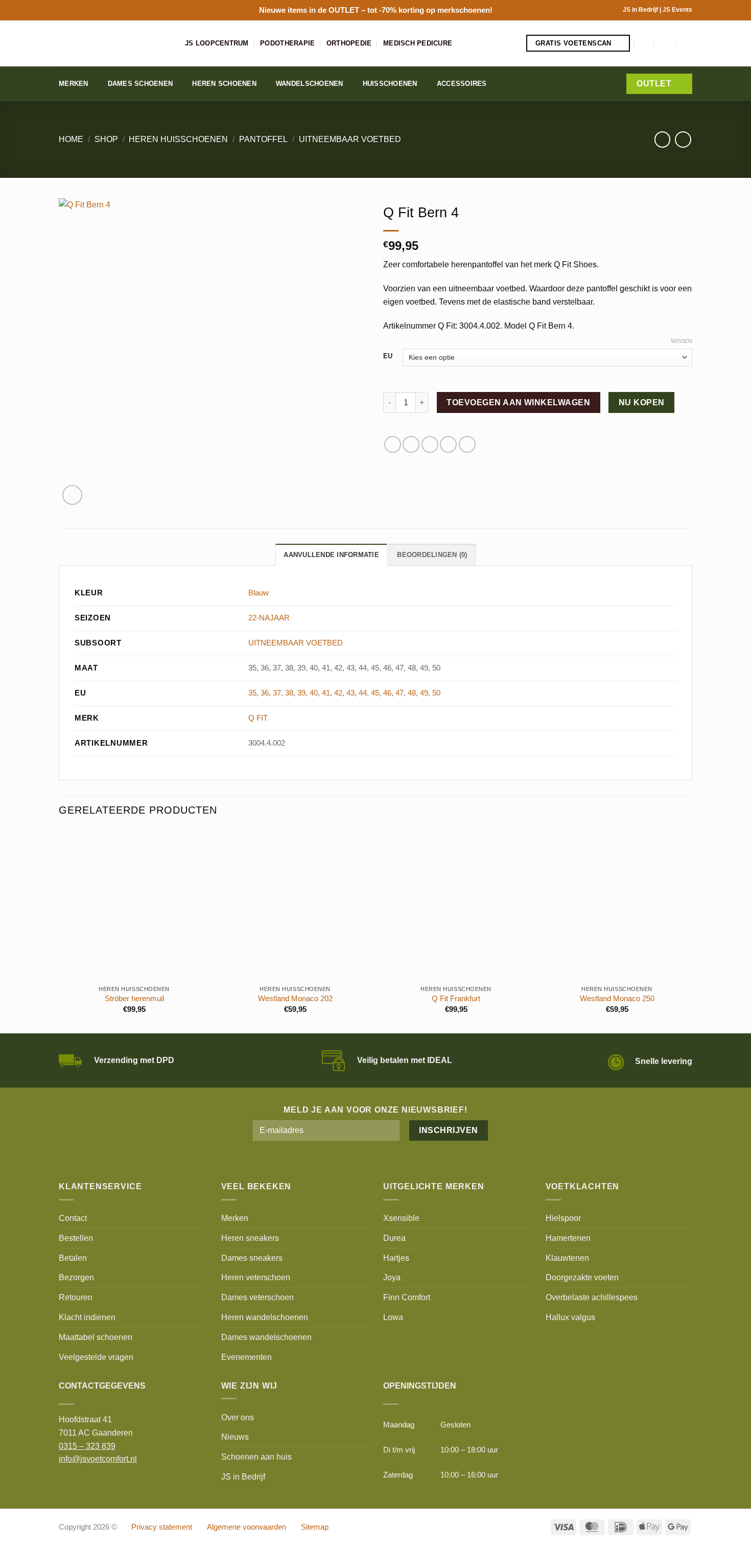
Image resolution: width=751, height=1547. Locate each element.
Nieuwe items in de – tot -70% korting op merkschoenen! (375, 10)
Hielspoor (563, 1217)
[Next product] (662, 139)
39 (301, 693)
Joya (392, 1277)
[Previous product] (683, 139)
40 (314, 693)
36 (265, 693)
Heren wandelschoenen (264, 1317)
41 (326, 693)
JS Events (677, 9)
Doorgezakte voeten (582, 1277)
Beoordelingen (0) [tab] (432, 555)
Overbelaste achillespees (592, 1297)
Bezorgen (76, 1277)
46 (387, 693)
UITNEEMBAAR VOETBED (350, 139)
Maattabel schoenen (95, 1337)
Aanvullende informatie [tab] (331, 555)
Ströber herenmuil (134, 999)
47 (399, 693)
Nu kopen (642, 402)
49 (424, 693)
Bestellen (76, 1237)
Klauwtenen (567, 1257)
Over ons (237, 1417)
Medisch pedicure (417, 43)
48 (412, 693)
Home (71, 139)
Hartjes (396, 1257)
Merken (73, 83)
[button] (645, 43)
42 (338, 693)
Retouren (75, 1297)
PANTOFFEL (263, 139)
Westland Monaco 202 (295, 999)
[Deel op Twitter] (411, 444)
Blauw (258, 593)
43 (350, 693)
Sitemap (314, 1527)
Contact (73, 1217)
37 (277, 693)
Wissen (681, 341)
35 (252, 693)
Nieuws (235, 1436)
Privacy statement (161, 1527)
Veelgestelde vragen (96, 1356)
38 (289, 693)
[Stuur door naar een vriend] (429, 444)
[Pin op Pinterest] (448, 444)
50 (436, 693)
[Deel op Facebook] (392, 444)
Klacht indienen (87, 1317)
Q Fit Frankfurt (456, 999)
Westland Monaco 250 (617, 999)
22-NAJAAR (269, 618)
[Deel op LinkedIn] (467, 444)
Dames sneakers (252, 1257)
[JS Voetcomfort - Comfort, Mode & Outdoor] (114, 43)
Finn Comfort (406, 1297)
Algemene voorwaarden (246, 1527)
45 (375, 693)
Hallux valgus (570, 1317)
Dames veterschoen (257, 1297)
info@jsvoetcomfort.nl (98, 1458)
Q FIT (258, 718)
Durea (394, 1237)
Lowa (393, 1317)
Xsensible (401, 1217)
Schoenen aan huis (256, 1456)
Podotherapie (287, 43)
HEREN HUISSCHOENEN (178, 139)
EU (387, 356)
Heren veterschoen (255, 1277)
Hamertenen (568, 1237)
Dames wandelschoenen (266, 1337)
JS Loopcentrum (217, 43)
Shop (106, 139)
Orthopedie (349, 43)
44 (363, 693)
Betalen (73, 1257)
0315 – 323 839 (87, 1445)
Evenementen (246, 1356)
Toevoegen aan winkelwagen (518, 402)
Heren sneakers (250, 1237)
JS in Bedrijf (641, 9)
